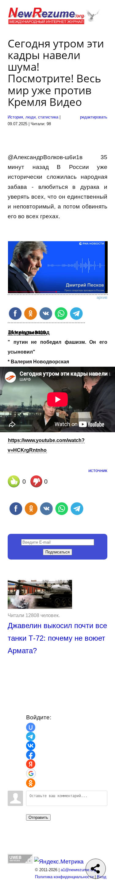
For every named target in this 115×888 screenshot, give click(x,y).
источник (97, 470)
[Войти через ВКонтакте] (30, 745)
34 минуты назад (28, 332)
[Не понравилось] (36, 483)
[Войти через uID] (30, 727)
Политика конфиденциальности (64, 877)
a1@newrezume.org (78, 869)
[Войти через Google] (31, 773)
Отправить (38, 817)
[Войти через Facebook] (30, 754)
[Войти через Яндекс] (30, 764)
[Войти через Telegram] (30, 736)
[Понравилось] (14, 483)
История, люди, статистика (33, 117)
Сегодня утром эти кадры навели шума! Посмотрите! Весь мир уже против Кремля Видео (56, 72)
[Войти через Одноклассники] (30, 783)
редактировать (93, 117)
